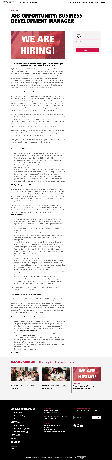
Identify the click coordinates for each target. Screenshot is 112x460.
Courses (17, 419)
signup (96, 417)
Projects (91, 2)
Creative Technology (21, 432)
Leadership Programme (22, 416)
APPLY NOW (87, 50)
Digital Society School (28, 2)
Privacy (13, 448)
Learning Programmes (73, 2)
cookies (37, 457)
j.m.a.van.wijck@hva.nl (28, 331)
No (84, 457)
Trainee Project (19, 426)
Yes (78, 457)
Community (14, 446)
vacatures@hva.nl (29, 335)
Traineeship (18, 413)
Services (84, 2)
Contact (102, 2)
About (97, 2)
